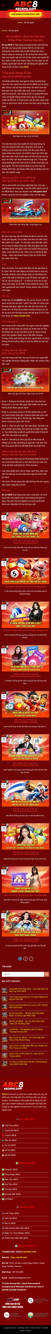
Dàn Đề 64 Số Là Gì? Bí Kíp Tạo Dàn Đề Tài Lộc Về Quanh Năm (25, 810)
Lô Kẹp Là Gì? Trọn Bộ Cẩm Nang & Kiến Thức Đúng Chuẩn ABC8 (25, 940)
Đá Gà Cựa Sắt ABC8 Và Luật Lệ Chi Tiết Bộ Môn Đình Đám (28, 1006)
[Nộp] (46, 974)
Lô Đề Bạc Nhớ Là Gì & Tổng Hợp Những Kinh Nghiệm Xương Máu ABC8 (25, 675)
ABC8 (25, 67)
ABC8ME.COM (29, 1252)
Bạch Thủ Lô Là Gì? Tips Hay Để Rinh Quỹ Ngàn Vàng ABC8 (25, 721)
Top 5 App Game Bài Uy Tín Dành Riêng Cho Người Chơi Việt (28, 998)
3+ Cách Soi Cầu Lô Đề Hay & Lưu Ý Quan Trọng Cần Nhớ (25, 630)
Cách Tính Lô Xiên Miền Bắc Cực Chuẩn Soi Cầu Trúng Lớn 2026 (25, 542)
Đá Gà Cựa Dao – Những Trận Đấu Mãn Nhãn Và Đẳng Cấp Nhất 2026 (26, 1014)
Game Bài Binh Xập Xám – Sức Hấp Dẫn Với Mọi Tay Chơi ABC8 (28, 990)
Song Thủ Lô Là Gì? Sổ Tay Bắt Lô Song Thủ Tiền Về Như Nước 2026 (25, 853)
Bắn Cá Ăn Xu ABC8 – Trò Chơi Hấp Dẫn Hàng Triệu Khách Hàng (26, 1038)
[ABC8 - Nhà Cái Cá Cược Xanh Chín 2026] (25, 5)
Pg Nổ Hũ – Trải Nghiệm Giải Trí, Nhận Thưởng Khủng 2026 (26, 1030)
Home (20, 22)
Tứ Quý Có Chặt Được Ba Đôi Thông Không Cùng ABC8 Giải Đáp (28, 1063)
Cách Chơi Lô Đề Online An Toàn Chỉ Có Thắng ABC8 (25, 587)
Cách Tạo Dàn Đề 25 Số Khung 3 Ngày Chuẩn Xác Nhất (25, 895)
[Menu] (3, 5)
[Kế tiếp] (31, 959)
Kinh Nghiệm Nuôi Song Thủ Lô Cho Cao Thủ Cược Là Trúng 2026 (25, 764)
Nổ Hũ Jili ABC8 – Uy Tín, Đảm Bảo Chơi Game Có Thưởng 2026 (27, 1022)
